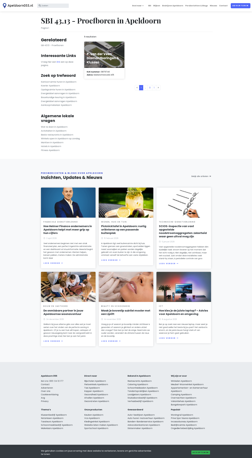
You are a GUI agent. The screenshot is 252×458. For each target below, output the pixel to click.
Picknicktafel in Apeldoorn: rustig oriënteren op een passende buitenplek (123, 229)
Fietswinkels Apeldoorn (96, 384)
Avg (43, 397)
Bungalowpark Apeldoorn (184, 404)
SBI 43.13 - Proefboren (52, 45)
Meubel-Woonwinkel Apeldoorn (187, 384)
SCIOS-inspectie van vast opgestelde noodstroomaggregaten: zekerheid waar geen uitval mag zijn (183, 231)
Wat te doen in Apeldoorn (54, 126)
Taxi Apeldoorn (92, 387)
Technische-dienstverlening (177, 222)
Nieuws (213, 5)
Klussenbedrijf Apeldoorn (54, 414)
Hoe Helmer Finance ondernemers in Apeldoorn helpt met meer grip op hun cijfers (67, 229)
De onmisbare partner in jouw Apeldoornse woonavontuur (63, 312)
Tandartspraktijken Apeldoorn (143, 391)
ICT (161, 306)
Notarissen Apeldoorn (52, 418)
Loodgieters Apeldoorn (139, 394)
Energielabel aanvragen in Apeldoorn (60, 93)
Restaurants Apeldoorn (140, 381)
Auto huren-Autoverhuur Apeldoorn (146, 418)
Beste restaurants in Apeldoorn (57, 134)
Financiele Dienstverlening (60, 222)
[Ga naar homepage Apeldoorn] (17, 5)
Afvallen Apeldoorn (94, 397)
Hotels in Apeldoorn (51, 146)
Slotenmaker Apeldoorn (140, 428)
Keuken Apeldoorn (93, 414)
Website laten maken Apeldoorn (101, 424)
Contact (223, 5)
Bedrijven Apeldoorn (172, 5)
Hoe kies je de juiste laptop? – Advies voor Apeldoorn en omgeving (183, 312)
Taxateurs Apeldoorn (52, 421)
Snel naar (137, 5)
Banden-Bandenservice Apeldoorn (145, 421)
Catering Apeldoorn (138, 384)
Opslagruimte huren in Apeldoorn (58, 89)
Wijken (156, 5)
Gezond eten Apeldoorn (96, 401)
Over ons (45, 391)
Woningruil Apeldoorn (182, 414)
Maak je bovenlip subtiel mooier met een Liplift (125, 312)
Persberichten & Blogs (196, 5)
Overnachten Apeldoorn (183, 397)
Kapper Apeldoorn (93, 391)
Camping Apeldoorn (181, 394)
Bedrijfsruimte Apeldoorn (184, 424)
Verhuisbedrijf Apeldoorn (140, 401)
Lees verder (52, 263)
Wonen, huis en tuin (114, 222)
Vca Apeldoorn (92, 418)
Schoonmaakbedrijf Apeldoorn (57, 424)
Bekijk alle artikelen (199, 176)
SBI (149, 5)
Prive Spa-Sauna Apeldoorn (185, 418)
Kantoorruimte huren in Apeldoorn (58, 81)
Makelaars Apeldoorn (52, 428)
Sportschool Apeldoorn (96, 428)
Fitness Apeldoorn (50, 150)
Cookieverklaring (49, 394)
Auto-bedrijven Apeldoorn (141, 414)
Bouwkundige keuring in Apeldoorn (58, 97)
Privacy (45, 401)
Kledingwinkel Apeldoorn (97, 421)
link (58, 61)
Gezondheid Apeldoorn (96, 394)
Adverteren (240, 5)
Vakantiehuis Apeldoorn (183, 401)
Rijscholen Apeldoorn (95, 381)
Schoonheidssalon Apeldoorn (143, 387)
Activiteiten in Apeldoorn (53, 130)
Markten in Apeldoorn (52, 142)
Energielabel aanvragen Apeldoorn (59, 101)
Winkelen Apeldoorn (181, 381)
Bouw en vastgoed (55, 306)
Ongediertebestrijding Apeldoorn (188, 428)
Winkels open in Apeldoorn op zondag (60, 138)
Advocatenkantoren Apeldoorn (144, 424)
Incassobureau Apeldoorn (184, 421)
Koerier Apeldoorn (50, 85)
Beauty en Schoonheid (115, 306)
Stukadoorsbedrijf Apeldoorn (142, 397)
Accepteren (201, 452)
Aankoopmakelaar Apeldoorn (56, 105)
